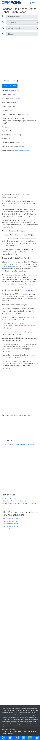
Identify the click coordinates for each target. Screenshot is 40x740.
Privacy (10, 734)
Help (15, 731)
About (4, 731)
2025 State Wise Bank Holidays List (15, 501)
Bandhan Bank (15, 91)
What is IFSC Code (9, 498)
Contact (9, 731)
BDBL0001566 (15, 99)
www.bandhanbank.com (21, 151)
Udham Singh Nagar (14, 127)
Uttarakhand (10, 131)
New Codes (22, 731)
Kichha (14, 95)
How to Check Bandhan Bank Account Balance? (19, 444)
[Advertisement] (20, 58)
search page (30, 290)
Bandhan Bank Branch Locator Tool (18, 266)
